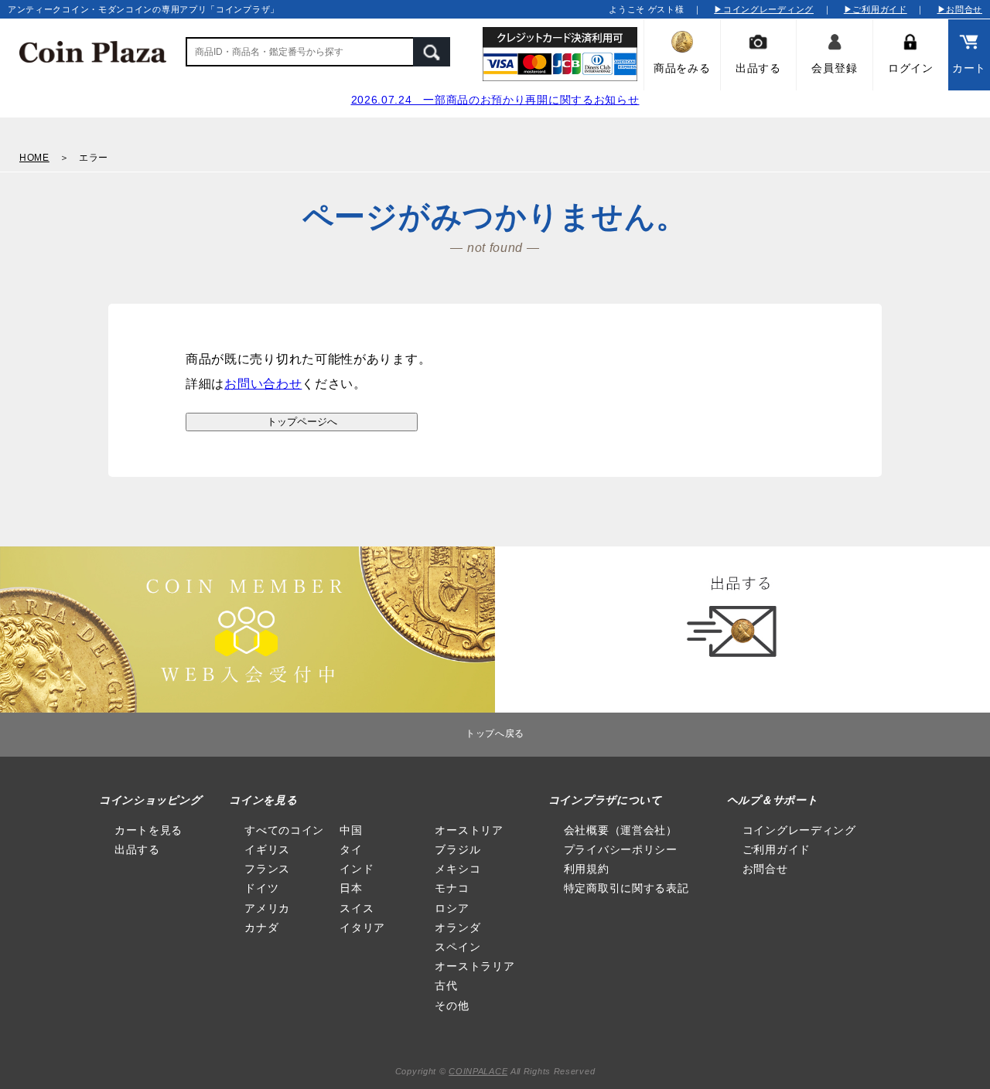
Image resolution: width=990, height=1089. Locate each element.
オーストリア (469, 830)
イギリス (267, 849)
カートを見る (148, 830)
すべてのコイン (284, 830)
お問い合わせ (263, 383)
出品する (137, 849)
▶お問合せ (960, 9)
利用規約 (586, 869)
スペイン (457, 947)
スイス (357, 908)
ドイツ (261, 888)
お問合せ (765, 869)
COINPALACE (478, 1071)
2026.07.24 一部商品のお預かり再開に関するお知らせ (495, 100)
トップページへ (302, 421)
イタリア (362, 927)
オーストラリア (474, 966)
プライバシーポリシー (621, 849)
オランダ (457, 927)
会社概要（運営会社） (621, 830)
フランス (267, 869)
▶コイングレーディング (764, 9)
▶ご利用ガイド (875, 9)
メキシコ (457, 869)
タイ (351, 849)
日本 (351, 888)
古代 (446, 985)
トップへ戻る (495, 733)
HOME (34, 157)
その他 (452, 1005)
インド (357, 869)
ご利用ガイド (776, 849)
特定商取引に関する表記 (626, 888)
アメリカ (267, 908)
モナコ (452, 888)
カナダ (261, 927)
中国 (351, 830)
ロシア (452, 908)
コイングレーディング (799, 830)
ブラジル (457, 849)
